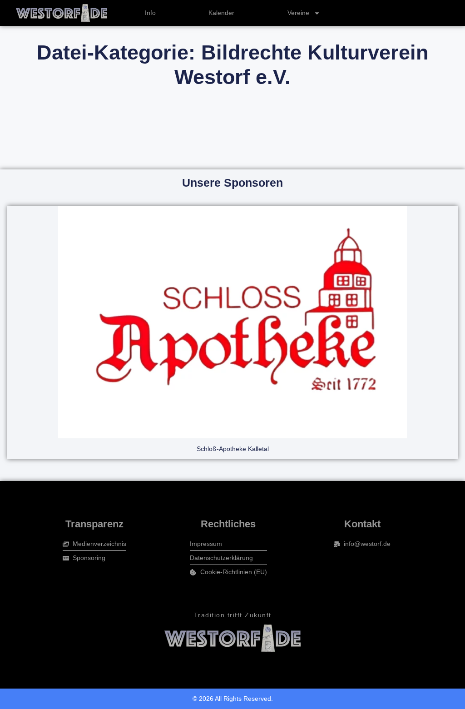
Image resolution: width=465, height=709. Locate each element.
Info (150, 12)
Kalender (221, 12)
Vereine (298, 12)
